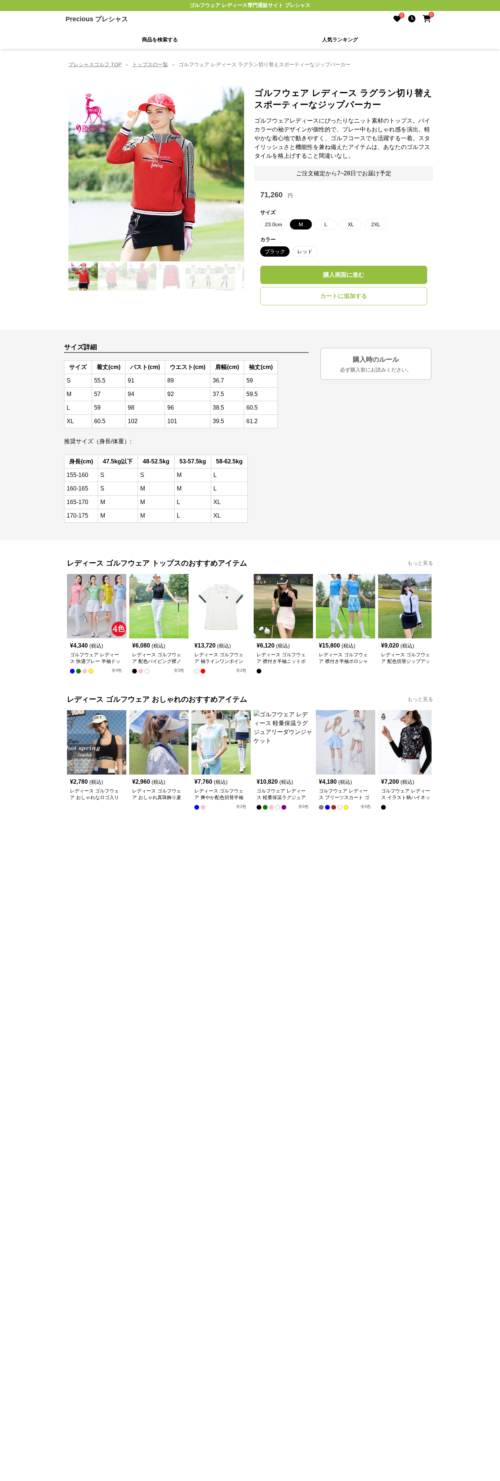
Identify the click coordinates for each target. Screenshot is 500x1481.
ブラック (275, 251)
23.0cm (273, 224)
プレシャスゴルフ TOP (95, 64)
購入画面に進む (343, 275)
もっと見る (420, 563)
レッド (305, 251)
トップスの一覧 (150, 64)
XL (351, 224)
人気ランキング (340, 39)
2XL (375, 224)
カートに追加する (343, 296)
